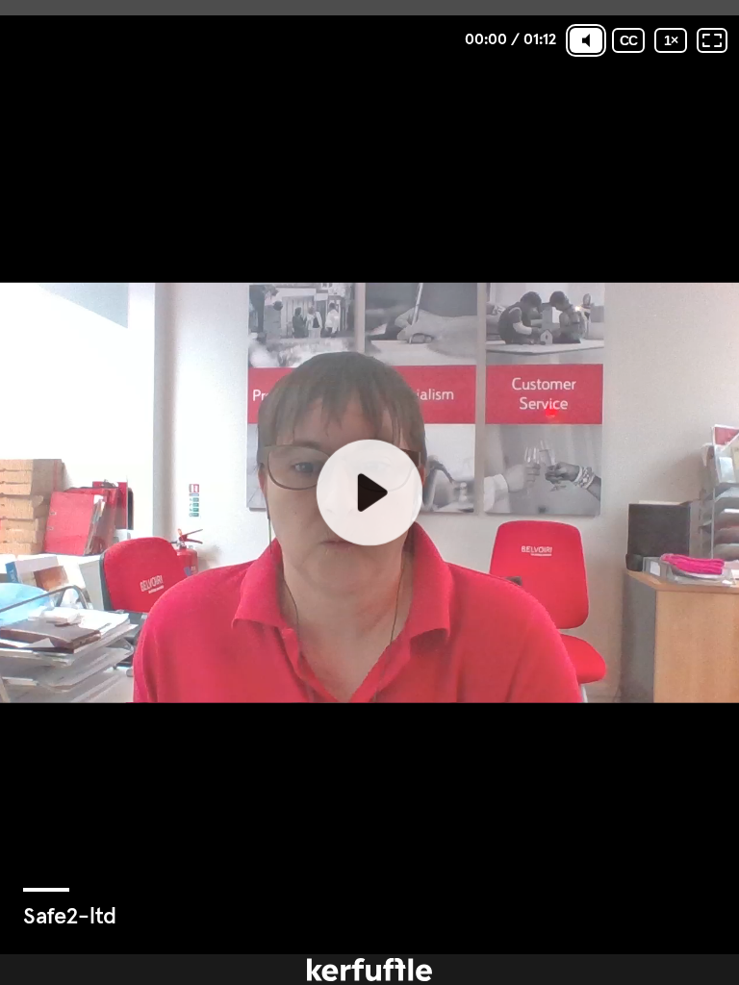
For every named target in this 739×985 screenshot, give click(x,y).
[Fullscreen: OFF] (712, 40)
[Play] (369, 492)
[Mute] (586, 40)
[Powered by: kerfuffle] (369, 969)
